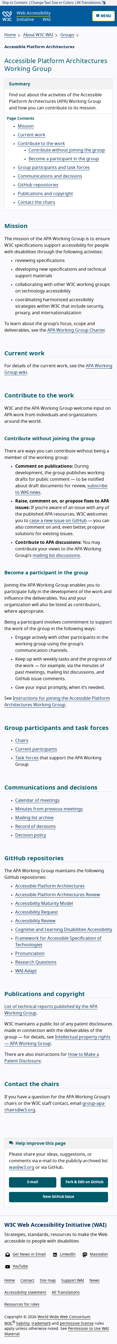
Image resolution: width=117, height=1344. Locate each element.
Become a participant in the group (64, 159)
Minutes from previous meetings (49, 809)
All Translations (89, 3)
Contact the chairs (36, 202)
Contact (27, 1281)
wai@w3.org (21, 1167)
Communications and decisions (50, 176)
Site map (48, 1281)
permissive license (77, 1323)
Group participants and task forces (54, 167)
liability (22, 1323)
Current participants (36, 749)
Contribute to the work (41, 143)
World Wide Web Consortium (64, 1317)
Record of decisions (35, 826)
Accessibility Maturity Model (44, 903)
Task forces (27, 758)
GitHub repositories (38, 185)
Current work (31, 135)
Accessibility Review (35, 921)
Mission (26, 126)
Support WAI (72, 1281)
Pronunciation (30, 953)
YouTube (20, 1266)
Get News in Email (29, 1254)
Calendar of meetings (37, 800)
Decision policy (30, 835)
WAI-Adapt (26, 971)
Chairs (21, 740)
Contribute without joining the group (67, 150)
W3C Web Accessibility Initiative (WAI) (55, 1225)
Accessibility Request (36, 912)
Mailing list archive (34, 818)
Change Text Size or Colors (52, 3)
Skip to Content (14, 3)
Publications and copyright (45, 194)
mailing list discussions (56, 555)
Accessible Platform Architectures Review (57, 895)
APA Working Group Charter (75, 330)
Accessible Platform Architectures (50, 886)
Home (10, 35)
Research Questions (36, 962)
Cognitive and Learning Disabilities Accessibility (63, 929)
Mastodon (99, 1254)
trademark (41, 1323)
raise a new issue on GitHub (58, 521)
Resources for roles (21, 1304)
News (95, 1281)
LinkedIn (68, 1254)
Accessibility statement (25, 1292)
